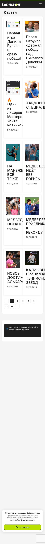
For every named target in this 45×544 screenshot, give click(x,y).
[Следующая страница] (17, 306)
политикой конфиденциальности (22, 520)
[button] (40, 4)
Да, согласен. (22, 527)
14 (12, 306)
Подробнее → (11, 334)
